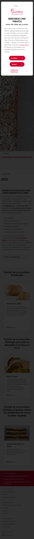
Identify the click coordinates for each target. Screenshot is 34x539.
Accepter (14, 58)
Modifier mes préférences (14, 71)
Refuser (14, 64)
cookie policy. (24, 45)
